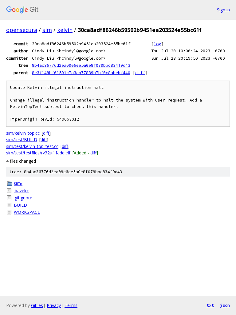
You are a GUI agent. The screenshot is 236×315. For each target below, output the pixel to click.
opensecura (21, 30)
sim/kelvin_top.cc (23, 133)
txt (210, 305)
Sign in (223, 10)
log (157, 43)
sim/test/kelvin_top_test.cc (32, 146)
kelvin (65, 30)
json (225, 305)
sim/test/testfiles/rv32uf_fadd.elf (38, 153)
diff (140, 72)
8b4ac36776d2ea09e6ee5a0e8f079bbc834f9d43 (81, 65)
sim (47, 30)
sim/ (18, 183)
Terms (71, 305)
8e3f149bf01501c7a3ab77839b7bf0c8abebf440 (81, 72)
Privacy (54, 305)
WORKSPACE (27, 212)
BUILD (20, 205)
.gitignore (23, 198)
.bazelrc (21, 190)
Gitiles (37, 305)
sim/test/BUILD (21, 139)
